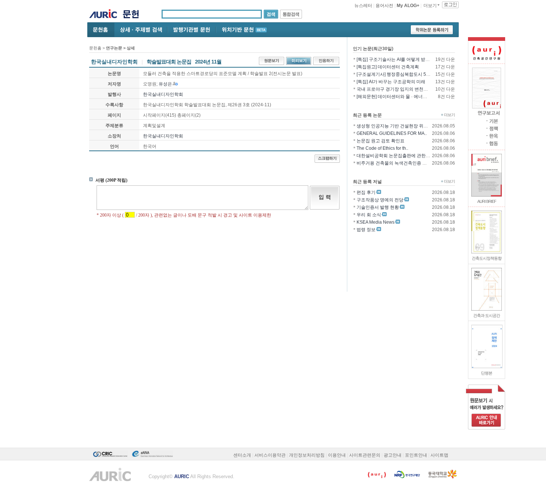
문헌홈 (95, 48)
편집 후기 (366, 192)
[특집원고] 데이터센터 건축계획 (388, 66)
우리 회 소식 (369, 214)
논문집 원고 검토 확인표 (380, 140)
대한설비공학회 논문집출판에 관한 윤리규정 (401, 155)
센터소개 (242, 455)
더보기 (430, 5)
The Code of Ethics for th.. (382, 148)
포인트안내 (416, 455)
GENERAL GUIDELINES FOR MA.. (392, 133)
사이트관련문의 (364, 455)
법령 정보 (366, 229)
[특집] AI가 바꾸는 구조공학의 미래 (391, 81)
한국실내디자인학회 (163, 94)
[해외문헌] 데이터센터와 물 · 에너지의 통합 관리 (404, 96)
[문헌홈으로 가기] (133, 15)
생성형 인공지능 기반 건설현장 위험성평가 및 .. (403, 126)
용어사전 (384, 5)
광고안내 (393, 455)
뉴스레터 (363, 5)
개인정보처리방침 (307, 455)
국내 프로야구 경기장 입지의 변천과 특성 (397, 89)
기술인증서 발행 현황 (378, 207)
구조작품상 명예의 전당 (380, 199)
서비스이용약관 (270, 455)
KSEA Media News (375, 222)
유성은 (165, 84)
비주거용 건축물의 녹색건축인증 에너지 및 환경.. (405, 163)
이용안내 (337, 455)
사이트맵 (439, 455)
